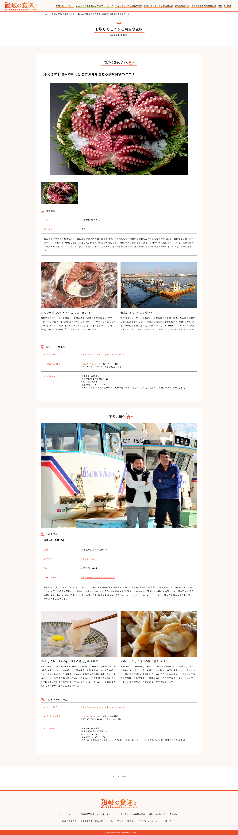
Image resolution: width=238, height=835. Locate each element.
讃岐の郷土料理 (182, 6)
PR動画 (227, 6)
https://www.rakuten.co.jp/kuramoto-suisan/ (103, 354)
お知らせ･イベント (65, 814)
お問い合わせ (169, 821)
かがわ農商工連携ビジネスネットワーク (94, 6)
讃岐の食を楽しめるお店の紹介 (158, 6)
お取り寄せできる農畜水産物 (128, 6)
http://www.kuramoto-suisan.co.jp (98, 577)
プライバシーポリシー (149, 821)
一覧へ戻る (119, 776)
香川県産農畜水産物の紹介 (203, 6)
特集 (220, 6)
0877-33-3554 (88, 559)
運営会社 (131, 821)
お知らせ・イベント (65, 6)
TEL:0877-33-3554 (91, 364)
